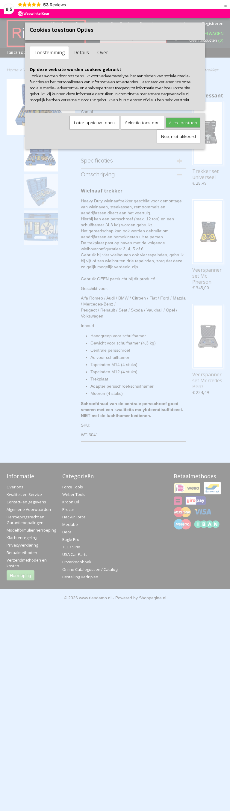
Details (81, 52)
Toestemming (49, 52)
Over (102, 52)
